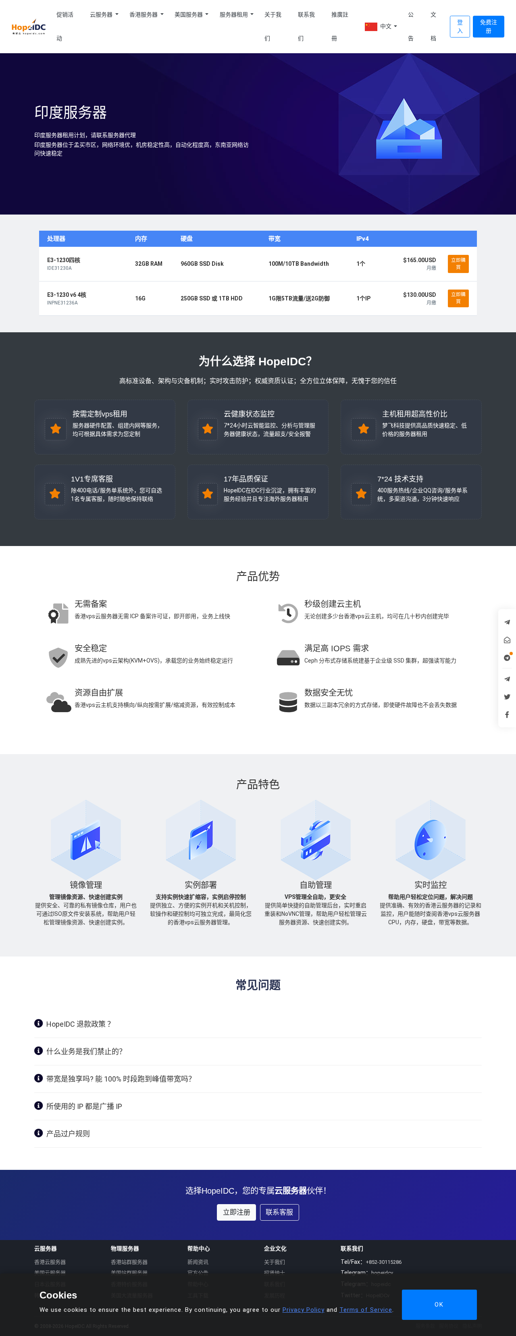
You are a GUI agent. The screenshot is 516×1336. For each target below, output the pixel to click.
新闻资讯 (197, 1262)
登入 (460, 26)
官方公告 (197, 1273)
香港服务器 (144, 14)
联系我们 (306, 26)
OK (439, 1304)
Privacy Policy (304, 1309)
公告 (411, 26)
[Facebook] (507, 714)
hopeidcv (382, 1273)
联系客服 (279, 1212)
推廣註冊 (339, 26)
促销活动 (64, 26)
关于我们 (272, 26)
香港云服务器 (50, 1262)
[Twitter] (507, 696)
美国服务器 (189, 14)
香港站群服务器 (129, 1262)
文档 (433, 26)
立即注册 (236, 1212)
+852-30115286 (384, 1262)
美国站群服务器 (129, 1273)
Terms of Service (365, 1309)
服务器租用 (234, 14)
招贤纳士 (274, 1273)
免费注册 (488, 26)
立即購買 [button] (458, 263)
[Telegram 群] (507, 679)
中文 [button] (386, 26)
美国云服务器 (50, 1273)
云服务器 (102, 14)
